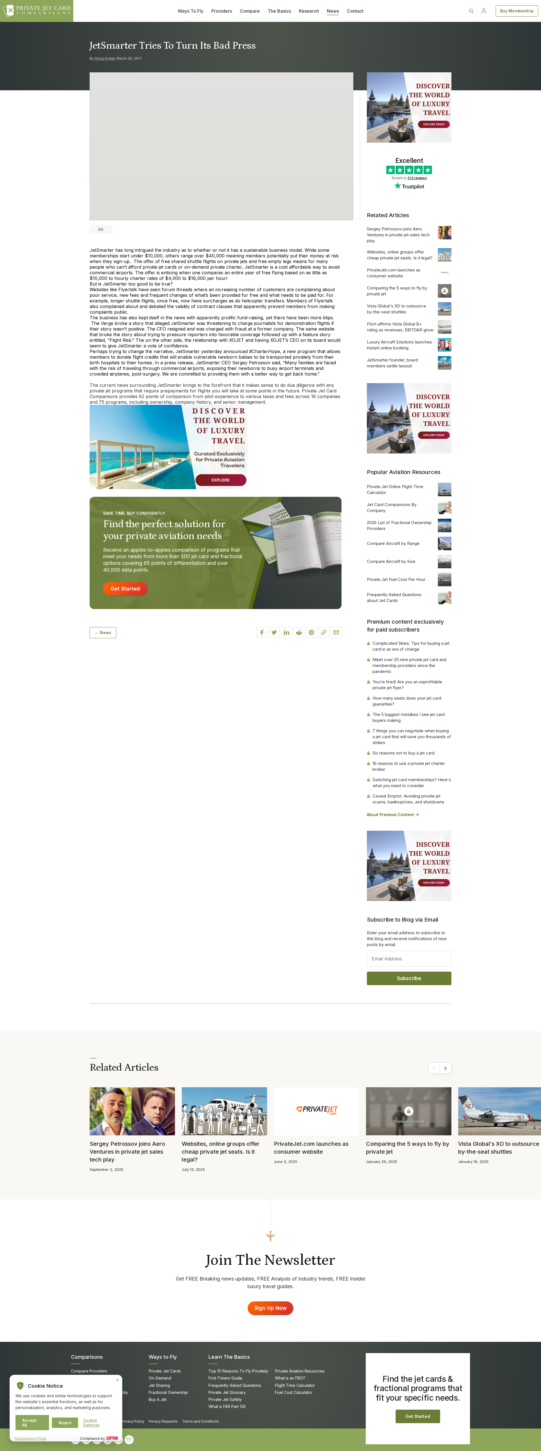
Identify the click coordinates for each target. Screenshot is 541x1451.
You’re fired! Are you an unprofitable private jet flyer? (407, 684)
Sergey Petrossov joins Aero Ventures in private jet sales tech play (398, 234)
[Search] (471, 11)
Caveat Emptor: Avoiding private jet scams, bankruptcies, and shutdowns (408, 799)
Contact (355, 11)
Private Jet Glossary (227, 1392)
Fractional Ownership (168, 1392)
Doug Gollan (105, 58)
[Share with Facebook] (261, 632)
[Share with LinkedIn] (286, 632)
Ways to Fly (163, 1357)
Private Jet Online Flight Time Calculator (395, 489)
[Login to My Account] (483, 11)
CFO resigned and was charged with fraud (202, 329)
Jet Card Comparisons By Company (391, 507)
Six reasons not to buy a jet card (403, 753)
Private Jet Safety (225, 1399)
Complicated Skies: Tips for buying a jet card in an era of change (411, 646)
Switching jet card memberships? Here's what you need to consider (412, 782)
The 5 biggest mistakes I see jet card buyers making (409, 717)
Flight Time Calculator (295, 1385)
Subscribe (409, 978)
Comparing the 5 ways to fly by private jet (397, 291)
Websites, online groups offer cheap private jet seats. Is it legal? (400, 254)
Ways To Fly (190, 11)
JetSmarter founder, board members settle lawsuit (392, 363)
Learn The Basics (229, 1357)
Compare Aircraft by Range (393, 543)
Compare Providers (89, 1371)
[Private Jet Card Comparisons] (36, 11)
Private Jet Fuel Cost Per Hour (396, 579)
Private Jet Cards (165, 1371)
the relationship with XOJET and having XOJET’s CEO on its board (255, 340)
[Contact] (129, 1439)
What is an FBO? (290, 1378)
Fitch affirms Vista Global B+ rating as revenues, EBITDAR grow (400, 327)
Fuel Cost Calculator (293, 1392)
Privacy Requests (163, 1421)
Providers (221, 11)
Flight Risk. (121, 340)
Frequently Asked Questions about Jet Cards (394, 597)
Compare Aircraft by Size (391, 561)
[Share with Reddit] (299, 632)
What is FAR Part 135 (227, 1406)
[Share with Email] (336, 632)
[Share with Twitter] (274, 632)
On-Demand (160, 1378)
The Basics (279, 11)
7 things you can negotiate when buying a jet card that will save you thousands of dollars (412, 736)
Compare (250, 11)
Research (309, 11)
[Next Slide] (445, 1068)
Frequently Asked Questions (235, 1385)
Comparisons (87, 1357)
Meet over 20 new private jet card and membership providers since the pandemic (409, 665)
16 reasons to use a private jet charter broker (409, 766)
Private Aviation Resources (300, 1371)
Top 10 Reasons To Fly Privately (238, 1371)
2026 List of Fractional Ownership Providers (399, 525)
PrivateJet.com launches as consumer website (393, 272)
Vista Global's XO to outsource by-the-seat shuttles (396, 309)
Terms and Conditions (200, 1421)
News (333, 11)
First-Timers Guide (225, 1378)
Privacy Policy (132, 1421)
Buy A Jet (158, 1399)
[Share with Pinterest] (311, 632)
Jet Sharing (159, 1385)
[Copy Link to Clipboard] (323, 632)
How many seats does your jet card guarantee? (407, 701)
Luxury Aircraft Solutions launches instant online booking (399, 345)
